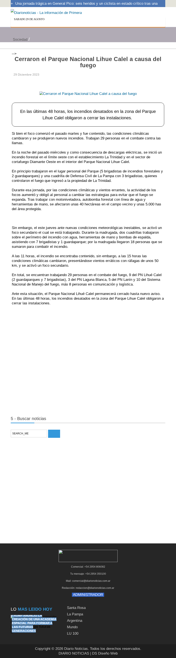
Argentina (74, 621)
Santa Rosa (76, 608)
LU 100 (72, 633)
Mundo (72, 627)
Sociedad (20, 39)
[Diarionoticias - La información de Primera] (46, 12)
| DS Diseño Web (104, 653)
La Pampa (75, 614)
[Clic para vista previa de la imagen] (88, 87)
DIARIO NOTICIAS (74, 653)
